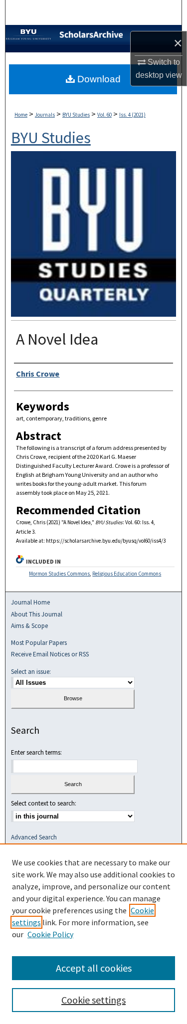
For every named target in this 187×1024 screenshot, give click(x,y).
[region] (93, 933)
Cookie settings (93, 1000)
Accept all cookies (94, 968)
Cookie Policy (50, 934)
